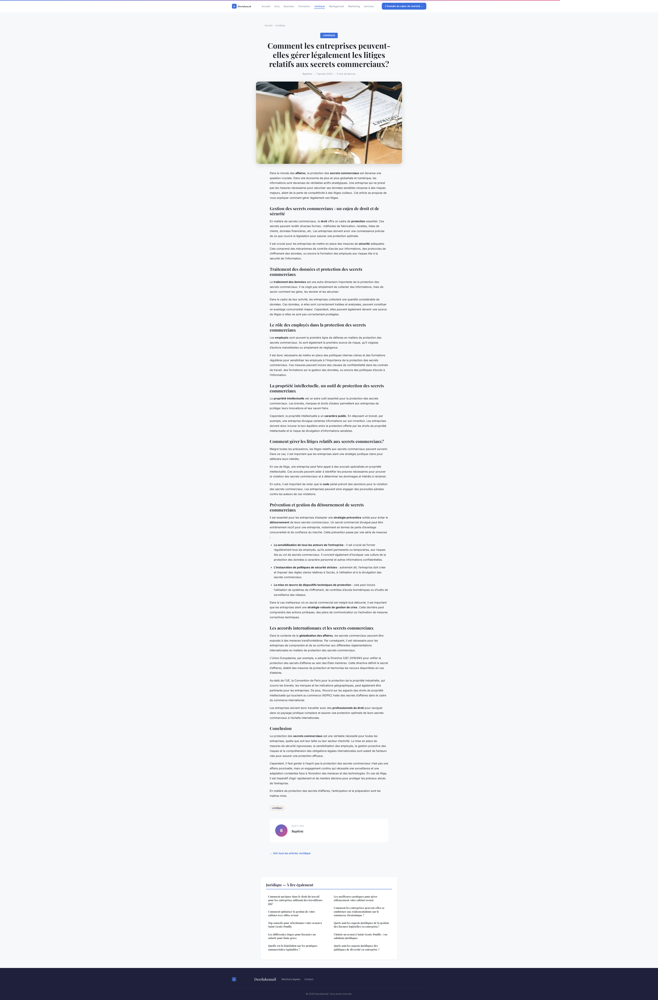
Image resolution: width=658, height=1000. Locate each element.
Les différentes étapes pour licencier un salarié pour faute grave (292, 936)
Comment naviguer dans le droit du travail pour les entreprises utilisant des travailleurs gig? (295, 900)
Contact (308, 979)
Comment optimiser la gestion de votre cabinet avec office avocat (291, 913)
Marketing (354, 6)
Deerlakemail (265, 979)
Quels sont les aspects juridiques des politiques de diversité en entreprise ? (356, 947)
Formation (304, 6)
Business (289, 6)
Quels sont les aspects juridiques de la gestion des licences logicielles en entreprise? (361, 924)
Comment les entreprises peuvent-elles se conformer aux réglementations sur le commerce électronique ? (359, 911)
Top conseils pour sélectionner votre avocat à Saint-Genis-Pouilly (295, 924)
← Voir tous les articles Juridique (290, 853)
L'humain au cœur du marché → (404, 6)
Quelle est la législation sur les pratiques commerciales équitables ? (292, 947)
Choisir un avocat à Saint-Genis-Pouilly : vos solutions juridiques (360, 936)
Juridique (319, 6)
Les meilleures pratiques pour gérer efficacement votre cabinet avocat (355, 898)
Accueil (266, 6)
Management (336, 6)
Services (369, 6)
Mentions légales (291, 979)
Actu (277, 6)
